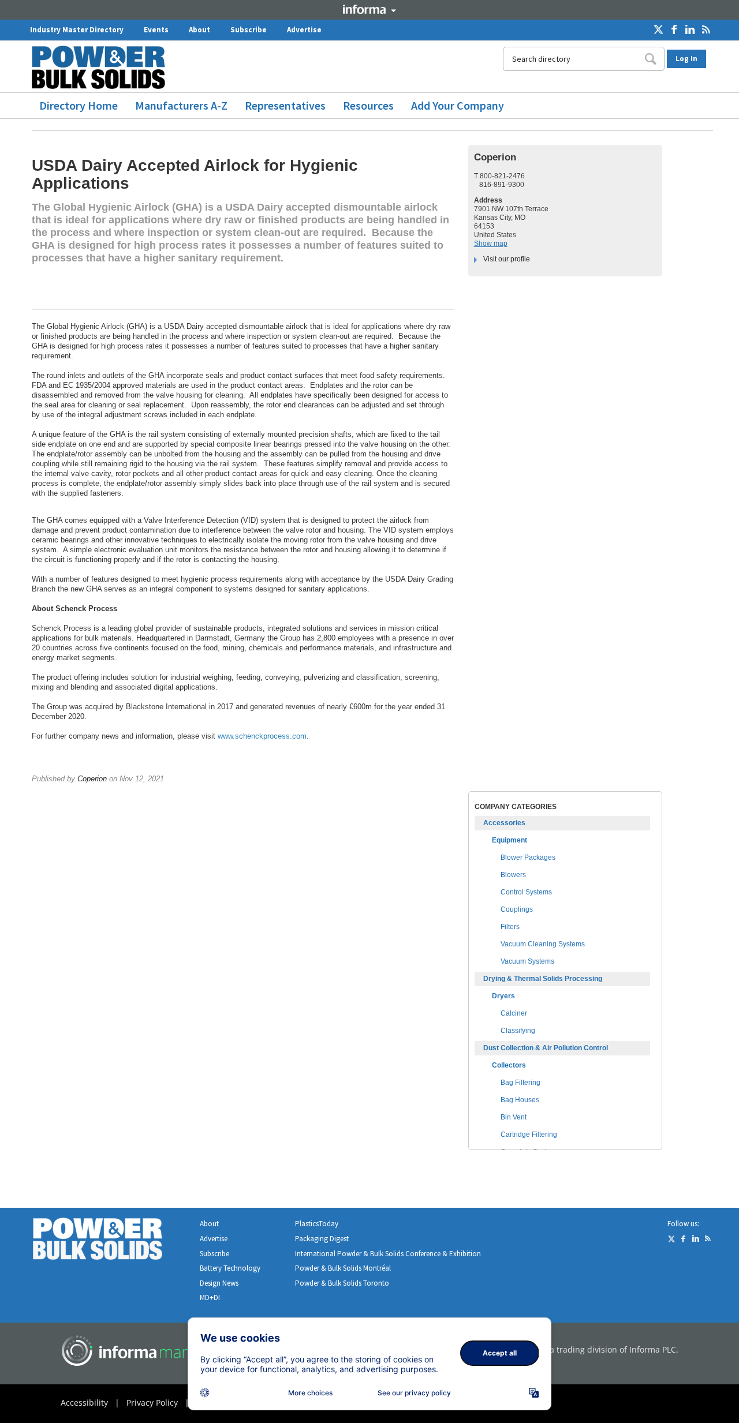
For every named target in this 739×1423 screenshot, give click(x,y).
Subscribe (248, 30)
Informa (369, 9)
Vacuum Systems (527, 961)
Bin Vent (514, 1117)
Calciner (514, 1013)
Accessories (504, 823)
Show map (490, 243)
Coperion (92, 778)
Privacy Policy (152, 1402)
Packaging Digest (322, 1239)
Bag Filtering (520, 1083)
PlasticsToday (316, 1224)
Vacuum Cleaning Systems (543, 944)
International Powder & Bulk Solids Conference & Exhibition (388, 1254)
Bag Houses (520, 1100)
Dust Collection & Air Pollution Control (545, 1048)
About (199, 30)
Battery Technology (230, 1268)
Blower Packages (528, 857)
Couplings (517, 909)
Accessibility (84, 1402)
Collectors (509, 1065)
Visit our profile (506, 259)
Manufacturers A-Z (181, 105)
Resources (368, 105)
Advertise (304, 30)
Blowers (513, 875)
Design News (219, 1283)
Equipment (509, 840)
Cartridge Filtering (529, 1134)
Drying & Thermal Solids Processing (542, 979)
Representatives (285, 105)
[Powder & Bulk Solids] (111, 1240)
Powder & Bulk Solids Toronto (342, 1283)
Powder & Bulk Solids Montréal (343, 1268)
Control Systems (526, 892)
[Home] (103, 67)
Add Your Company (457, 105)
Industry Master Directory (77, 30)
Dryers (503, 996)
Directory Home (78, 105)
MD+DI (210, 1297)
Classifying (518, 1031)
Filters (510, 927)
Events (156, 30)
